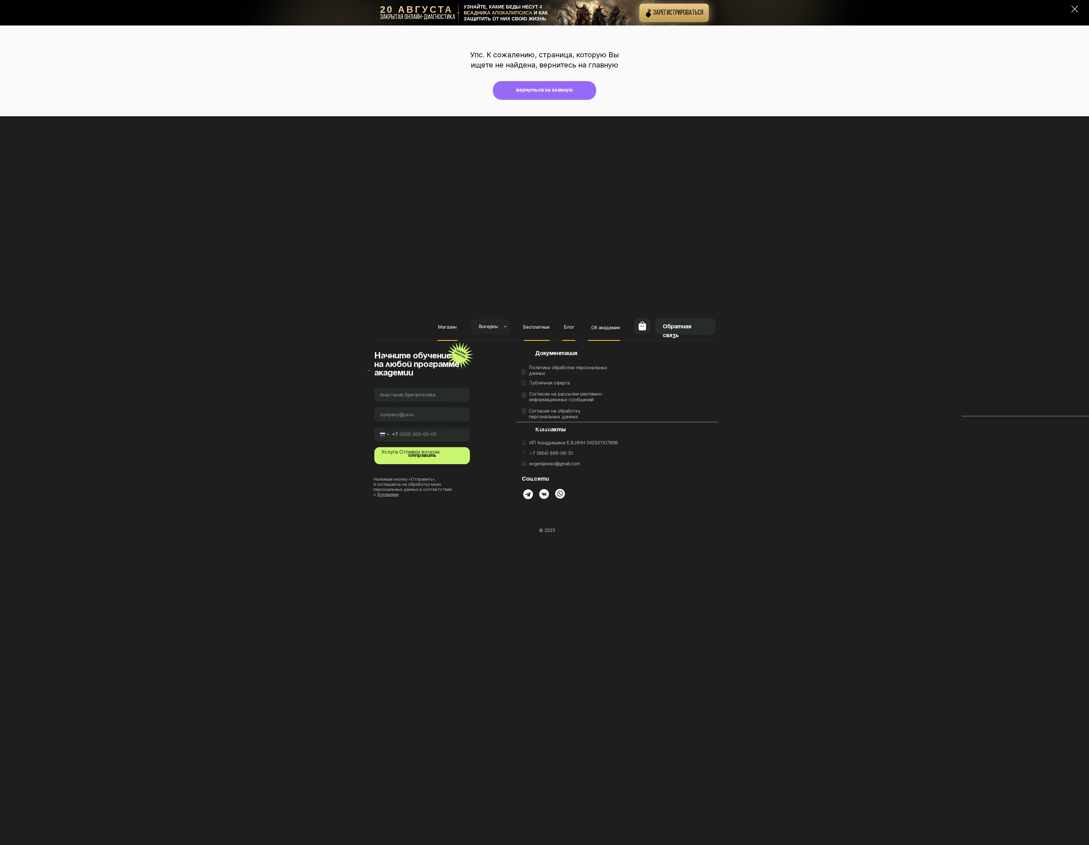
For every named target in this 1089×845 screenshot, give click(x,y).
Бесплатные (536, 327)
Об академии (605, 327)
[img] (528, 494)
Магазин (447, 327)
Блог (569, 327)
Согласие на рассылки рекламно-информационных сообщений (566, 396)
